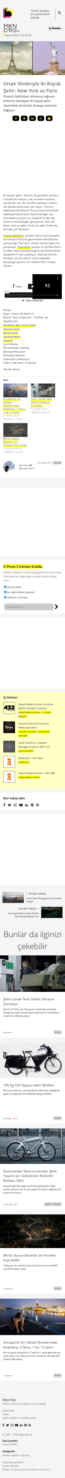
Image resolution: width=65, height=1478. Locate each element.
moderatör (23, 762)
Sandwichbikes (12, 336)
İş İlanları (55, 28)
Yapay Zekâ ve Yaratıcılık (18, 35)
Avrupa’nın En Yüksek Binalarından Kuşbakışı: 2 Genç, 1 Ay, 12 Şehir (14, 405)
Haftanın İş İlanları (17, 597)
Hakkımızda (8, 1410)
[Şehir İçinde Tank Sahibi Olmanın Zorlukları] (43, 390)
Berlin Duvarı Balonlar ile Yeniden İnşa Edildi (15, 442)
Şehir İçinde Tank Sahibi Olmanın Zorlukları (41, 402)
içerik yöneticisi (25, 750)
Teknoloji (25, 1455)
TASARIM (57, 1118)
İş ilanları (10, 697)
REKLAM (57, 463)
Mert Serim (24, 465)
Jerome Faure (11, 329)
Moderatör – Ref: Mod (30, 758)
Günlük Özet (14, 587)
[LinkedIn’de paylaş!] (32, 118)
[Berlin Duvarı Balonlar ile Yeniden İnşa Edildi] (15, 430)
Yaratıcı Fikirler (9, 1444)
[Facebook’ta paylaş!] (15, 118)
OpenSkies (24, 247)
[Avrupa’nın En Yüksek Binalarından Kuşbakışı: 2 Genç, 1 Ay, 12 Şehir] (32, 1316)
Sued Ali (8, 340)
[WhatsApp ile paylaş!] (41, 118)
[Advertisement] (32, 652)
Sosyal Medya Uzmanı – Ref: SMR (36, 773)
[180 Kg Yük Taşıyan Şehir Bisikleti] (32, 1060)
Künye (5, 1414)
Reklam (6, 1455)
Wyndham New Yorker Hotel (19, 325)
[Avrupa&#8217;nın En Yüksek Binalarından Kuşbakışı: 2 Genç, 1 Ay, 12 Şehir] (15, 390)
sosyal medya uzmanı (29, 712)
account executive (27, 731)
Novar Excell (10, 332)
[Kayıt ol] (57, 606)
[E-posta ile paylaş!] (49, 118)
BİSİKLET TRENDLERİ (53, 1204)
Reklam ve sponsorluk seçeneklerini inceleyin (25, 1469)
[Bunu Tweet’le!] (24, 118)
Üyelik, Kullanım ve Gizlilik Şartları (19, 1417)
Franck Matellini (13, 235)
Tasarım (15, 1455)
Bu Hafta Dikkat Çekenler (21, 592)
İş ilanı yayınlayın (10, 1465)
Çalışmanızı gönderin (13, 1462)
